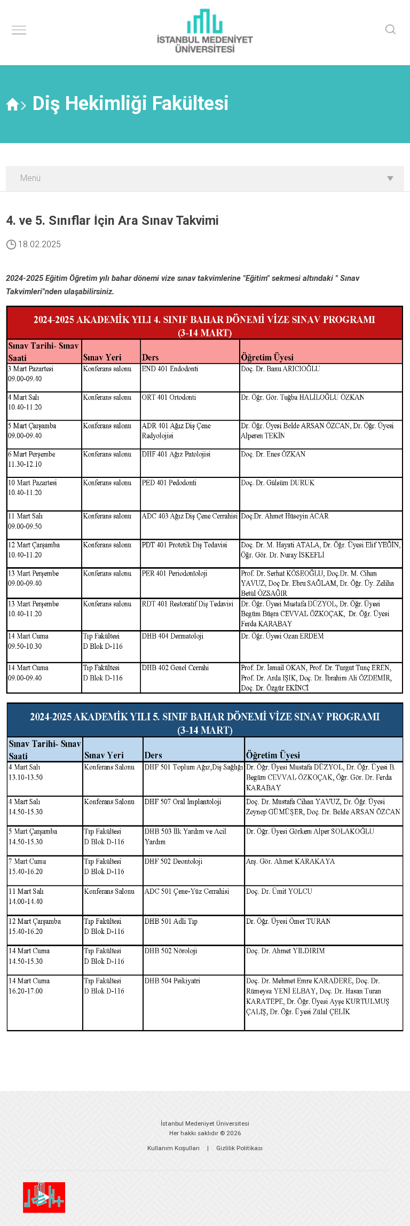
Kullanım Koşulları (173, 1148)
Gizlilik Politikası (239, 1148)
